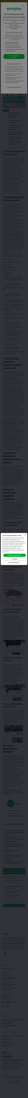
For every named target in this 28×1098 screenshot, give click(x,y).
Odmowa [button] (14, 559)
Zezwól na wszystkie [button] (14, 555)
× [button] (24, 534)
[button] (14, 562)
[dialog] (14, 549)
